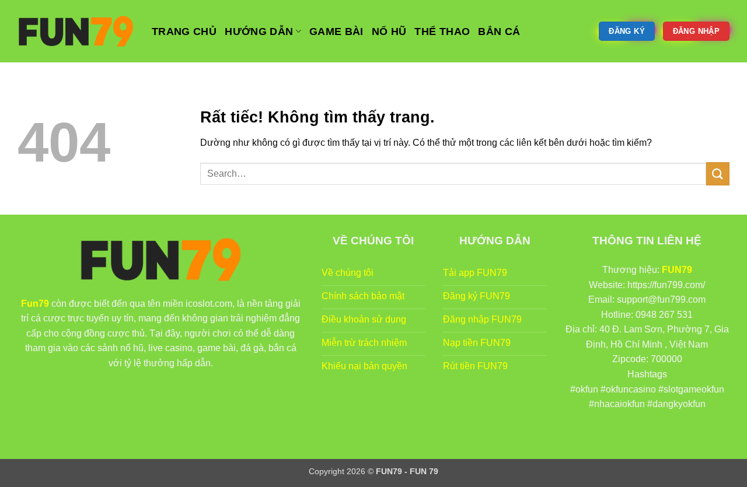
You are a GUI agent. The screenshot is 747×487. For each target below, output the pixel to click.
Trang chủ (184, 31)
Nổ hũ (389, 31)
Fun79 (35, 304)
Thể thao (442, 31)
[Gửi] (717, 173)
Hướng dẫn (259, 31)
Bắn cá (499, 31)
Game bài (336, 31)
